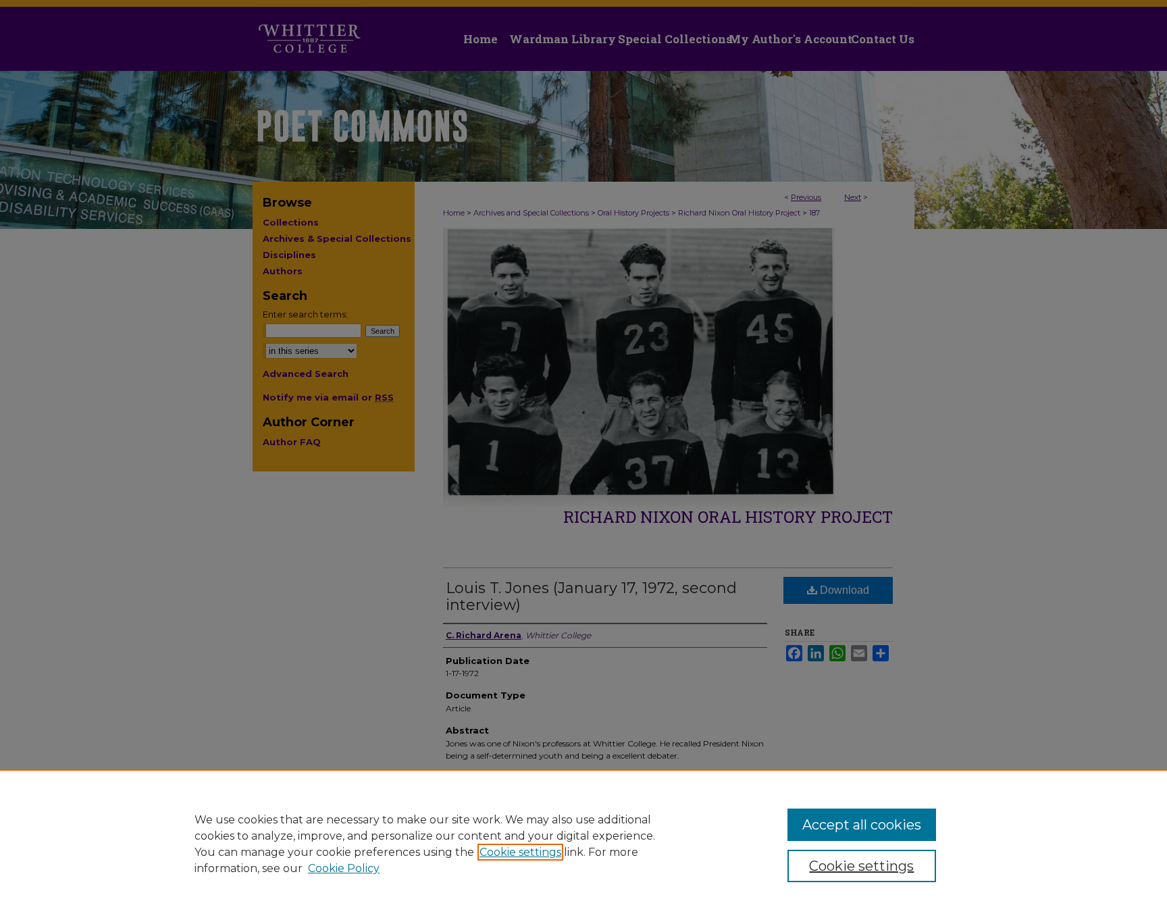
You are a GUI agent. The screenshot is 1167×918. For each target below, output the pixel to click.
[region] (583, 843)
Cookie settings (520, 852)
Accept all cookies (861, 825)
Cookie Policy (344, 868)
